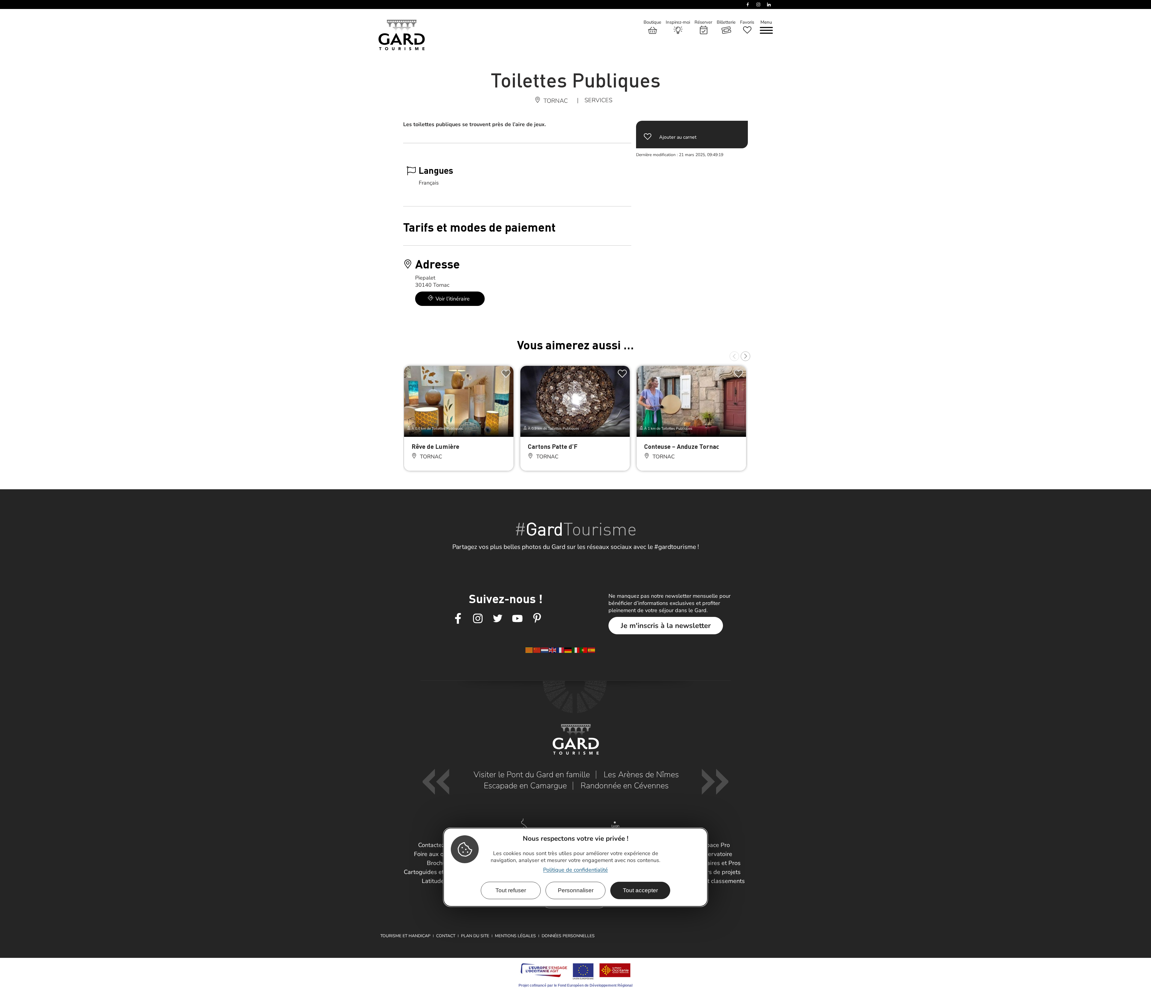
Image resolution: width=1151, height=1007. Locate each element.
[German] (568, 649)
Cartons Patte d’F (553, 446)
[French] (560, 649)
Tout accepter (640, 890)
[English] (553, 649)
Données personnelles (568, 936)
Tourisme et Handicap (405, 936)
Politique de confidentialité (575, 869)
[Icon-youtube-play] (517, 618)
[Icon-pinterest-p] (537, 618)
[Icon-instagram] (477, 618)
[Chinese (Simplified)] (537, 649)
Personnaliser (575, 890)
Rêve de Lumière (435, 446)
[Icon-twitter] (497, 618)
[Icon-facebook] (458, 618)
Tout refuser (510, 890)
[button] (734, 356)
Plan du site (475, 936)
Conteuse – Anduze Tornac (681, 446)
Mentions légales (515, 936)
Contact (445, 936)
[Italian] (576, 649)
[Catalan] (529, 649)
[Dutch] (545, 649)
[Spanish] (592, 649)
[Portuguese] (584, 649)
